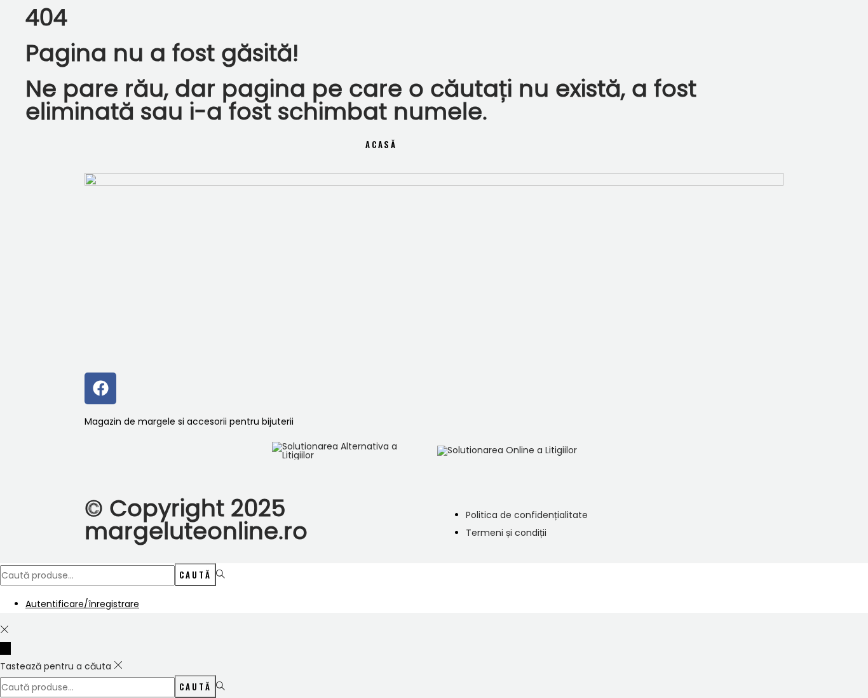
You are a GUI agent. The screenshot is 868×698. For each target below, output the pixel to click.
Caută (195, 574)
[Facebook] (100, 388)
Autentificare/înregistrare (82, 604)
